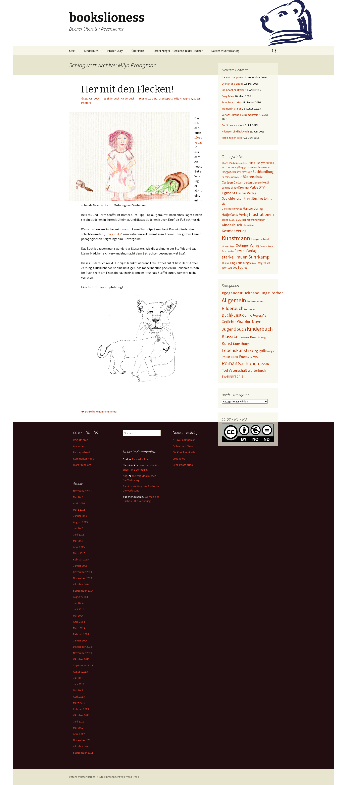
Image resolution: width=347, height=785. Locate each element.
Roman (229, 363)
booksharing (249, 309)
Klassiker (248, 225)
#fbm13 (225, 163)
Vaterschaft (238, 370)
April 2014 (79, 622)
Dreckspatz (166, 98)
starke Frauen (235, 257)
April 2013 (79, 696)
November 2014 (82, 578)
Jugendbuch (234, 329)
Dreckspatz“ (114, 234)
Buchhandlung (263, 171)
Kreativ (255, 337)
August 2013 (80, 671)
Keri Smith (234, 220)
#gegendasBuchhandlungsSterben (253, 293)
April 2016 (79, 503)
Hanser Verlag (253, 208)
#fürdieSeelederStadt (238, 163)
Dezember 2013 (82, 647)
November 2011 (82, 740)
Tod (225, 370)
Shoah (264, 364)
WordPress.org (82, 465)
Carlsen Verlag (243, 182)
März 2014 (79, 628)
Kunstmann (236, 238)
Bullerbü (238, 177)
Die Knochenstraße (233, 90)
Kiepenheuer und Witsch (252, 220)
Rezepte (254, 357)
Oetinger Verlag (247, 245)
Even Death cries (232, 102)
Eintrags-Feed (81, 452)
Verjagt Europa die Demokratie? (241, 115)
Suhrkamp (258, 257)
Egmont (228, 193)
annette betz (149, 98)
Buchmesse (228, 177)
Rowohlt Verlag (246, 250)
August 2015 (80, 522)
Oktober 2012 (81, 715)
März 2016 (79, 509)
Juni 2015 (78, 534)
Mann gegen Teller (233, 138)
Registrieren (80, 440)
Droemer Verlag (248, 187)
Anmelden (79, 446)
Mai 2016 (78, 497)
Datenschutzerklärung (225, 51)
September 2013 (83, 665)
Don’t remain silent (233, 125)
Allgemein (234, 300)
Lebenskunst (235, 350)
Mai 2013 (78, 690)
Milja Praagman (183, 98)
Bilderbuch (113, 98)
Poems (244, 356)
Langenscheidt (260, 239)
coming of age (230, 187)
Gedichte (229, 321)
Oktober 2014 (81, 584)
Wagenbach (264, 263)
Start (72, 51)
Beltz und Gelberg (230, 167)
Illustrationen (261, 214)
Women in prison (232, 108)
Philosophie (230, 357)
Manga (270, 351)
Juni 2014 (78, 609)
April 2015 (79, 547)
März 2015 (79, 553)
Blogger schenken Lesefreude (253, 167)
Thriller (225, 263)
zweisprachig (232, 376)
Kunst (227, 343)
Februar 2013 (81, 709)
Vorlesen (253, 263)
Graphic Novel (249, 321)
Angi (125, 476)
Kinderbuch (91, 51)
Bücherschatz (253, 176)
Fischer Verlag (246, 193)
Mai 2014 (78, 615)
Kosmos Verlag (234, 230)
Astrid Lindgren (257, 163)
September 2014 (83, 590)
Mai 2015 (78, 541)
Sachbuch (248, 363)
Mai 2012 (78, 728)
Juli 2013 (78, 678)
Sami (126, 486)
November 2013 (82, 653)
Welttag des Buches (234, 267)
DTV (262, 187)
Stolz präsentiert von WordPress (119, 777)
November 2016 (82, 491)
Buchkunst (232, 315)
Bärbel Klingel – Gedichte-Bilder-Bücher (178, 51)
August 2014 (80, 597)
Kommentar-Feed (83, 458)
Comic (247, 315)
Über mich (137, 51)
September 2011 (83, 752)
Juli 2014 (78, 603)
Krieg (263, 337)
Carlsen (227, 182)
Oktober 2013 (81, 659)
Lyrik (262, 350)
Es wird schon (140, 459)
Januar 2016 (80, 516)
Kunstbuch (241, 343)
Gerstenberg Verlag (232, 208)
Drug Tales (228, 96)
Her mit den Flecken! (127, 89)
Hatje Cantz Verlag (235, 214)
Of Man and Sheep (233, 83)
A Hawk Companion (233, 77)
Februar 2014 (81, 634)
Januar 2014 (80, 640)
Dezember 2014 (82, 572)
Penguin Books (266, 246)
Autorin (270, 163)
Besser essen (255, 301)
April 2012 (79, 734)
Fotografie (259, 315)
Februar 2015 (81, 559)
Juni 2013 (78, 684)
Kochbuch (245, 337)
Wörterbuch (257, 370)
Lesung (253, 351)
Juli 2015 (78, 528)
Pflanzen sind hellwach (235, 131)
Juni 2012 (78, 721)
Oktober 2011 (81, 746)
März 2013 (79, 703)
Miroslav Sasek (228, 246)
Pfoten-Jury (115, 51)
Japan (225, 220)
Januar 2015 (80, 565)
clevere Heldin (261, 182)
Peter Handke (228, 251)
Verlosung (242, 263)
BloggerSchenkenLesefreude (237, 172)
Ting (232, 263)
